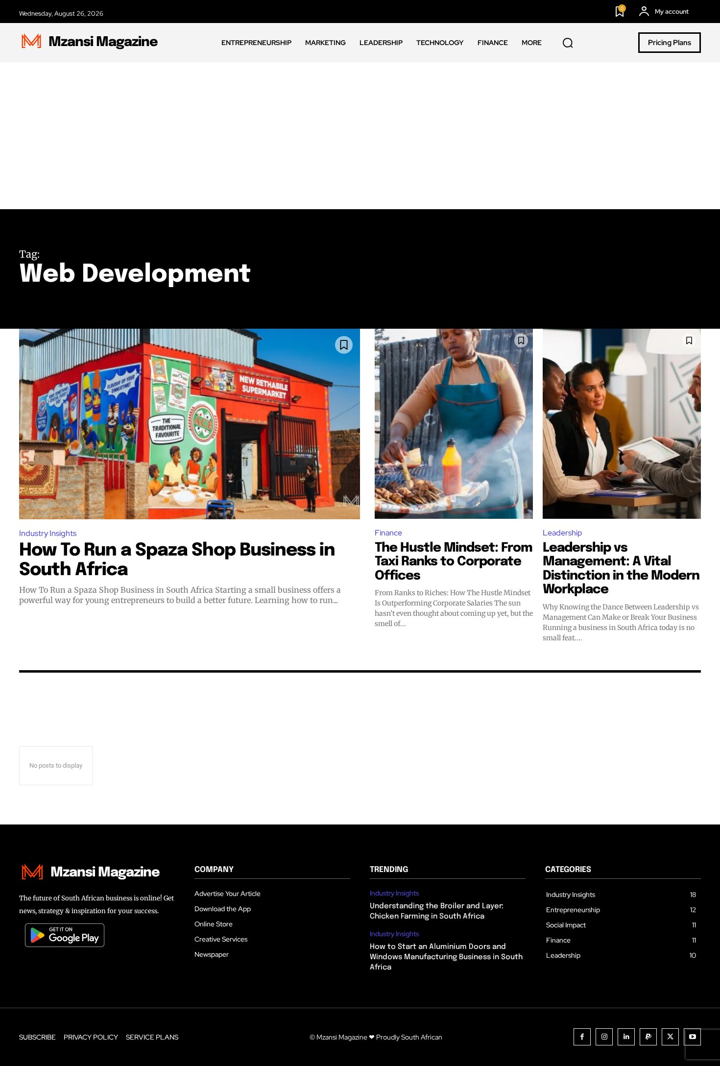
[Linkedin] (626, 1036)
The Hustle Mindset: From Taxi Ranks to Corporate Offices (453, 561)
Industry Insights (47, 533)
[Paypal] (648, 1036)
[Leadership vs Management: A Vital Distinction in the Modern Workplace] (622, 424)
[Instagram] (604, 1036)
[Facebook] (582, 1036)
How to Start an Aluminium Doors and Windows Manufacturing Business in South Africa (446, 957)
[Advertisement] (360, 135)
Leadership (562, 533)
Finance (388, 533)
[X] (670, 1036)
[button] (567, 43)
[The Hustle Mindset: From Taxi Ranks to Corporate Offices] (454, 424)
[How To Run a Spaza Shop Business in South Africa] (189, 424)
